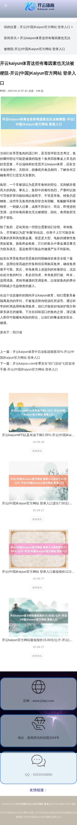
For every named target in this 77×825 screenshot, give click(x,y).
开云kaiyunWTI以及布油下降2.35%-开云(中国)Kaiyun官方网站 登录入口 (38, 435)
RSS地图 (59, 804)
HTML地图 (70, 804)
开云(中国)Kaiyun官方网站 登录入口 (45, 27)
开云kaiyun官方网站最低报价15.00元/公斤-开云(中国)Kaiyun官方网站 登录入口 (38, 640)
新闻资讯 (10, 38)
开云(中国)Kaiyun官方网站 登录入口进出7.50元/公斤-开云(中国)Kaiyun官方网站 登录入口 (38, 503)
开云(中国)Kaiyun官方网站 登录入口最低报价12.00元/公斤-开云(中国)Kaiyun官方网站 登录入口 (38, 571)
